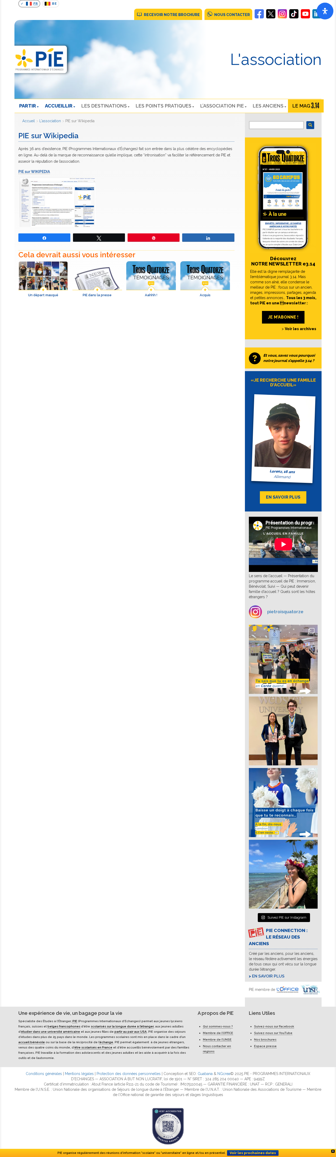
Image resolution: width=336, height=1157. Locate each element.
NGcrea (223, 1074)
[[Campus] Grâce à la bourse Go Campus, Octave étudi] (283, 731)
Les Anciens (268, 106)
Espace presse (265, 1046)
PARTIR (27, 106)
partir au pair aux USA (130, 1031)
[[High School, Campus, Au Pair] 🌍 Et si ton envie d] (283, 802)
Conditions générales (44, 1074)
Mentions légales (79, 1074)
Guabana (205, 1074)
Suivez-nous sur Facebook (274, 1026)
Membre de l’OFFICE (218, 1033)
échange (106, 1042)
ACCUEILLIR (58, 106)
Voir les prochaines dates (253, 1153)
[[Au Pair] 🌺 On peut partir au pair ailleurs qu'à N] (283, 874)
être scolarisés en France (93, 1047)
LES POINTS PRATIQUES (163, 106)
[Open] (325, 11)
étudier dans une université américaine (50, 1031)
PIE (74, 1021)
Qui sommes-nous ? (218, 1026)
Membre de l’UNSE (217, 1039)
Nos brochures (265, 1039)
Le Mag (301, 106)
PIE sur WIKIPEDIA (34, 172)
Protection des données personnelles (129, 1074)
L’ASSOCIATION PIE (222, 106)
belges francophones (64, 1026)
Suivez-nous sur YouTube (273, 1033)
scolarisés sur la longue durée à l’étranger (122, 1026)
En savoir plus (268, 976)
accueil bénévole (31, 1042)
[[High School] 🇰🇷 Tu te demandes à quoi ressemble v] (283, 659)
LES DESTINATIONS (104, 106)
